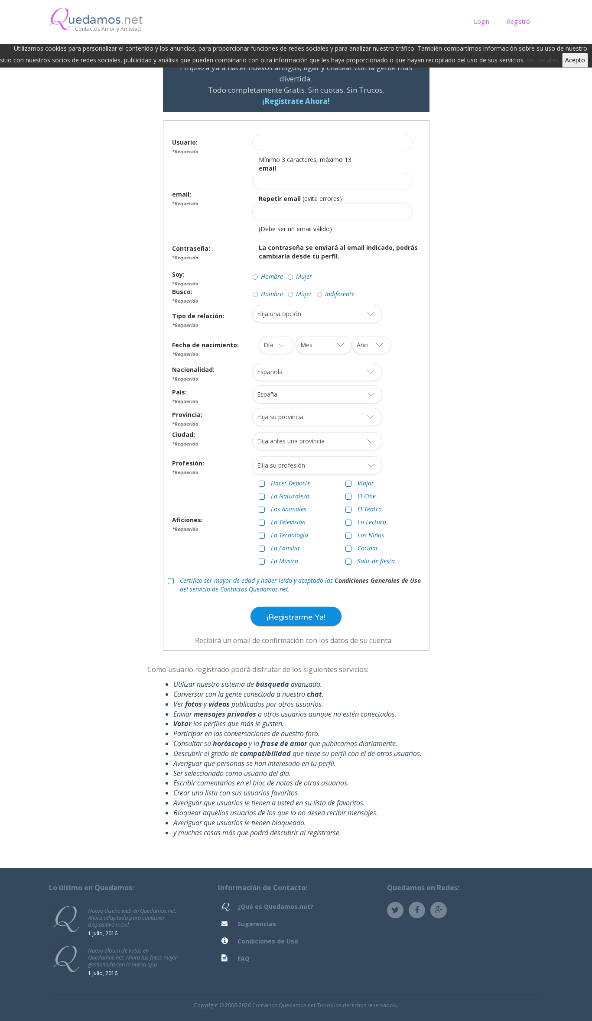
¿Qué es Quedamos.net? (275, 906)
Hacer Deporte (290, 483)
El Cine (367, 496)
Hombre (272, 276)
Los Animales (288, 509)
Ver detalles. (543, 60)
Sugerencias (256, 924)
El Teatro (370, 509)
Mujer (304, 276)
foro (312, 733)
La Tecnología (289, 535)
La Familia (285, 548)
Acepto (575, 60)
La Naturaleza (290, 496)
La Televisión (288, 522)
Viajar (366, 483)
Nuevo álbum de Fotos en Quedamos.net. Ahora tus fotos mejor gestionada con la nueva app (132, 957)
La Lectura (372, 522)
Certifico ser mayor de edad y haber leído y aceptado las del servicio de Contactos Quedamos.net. (300, 584)
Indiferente (340, 294)
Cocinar (368, 548)
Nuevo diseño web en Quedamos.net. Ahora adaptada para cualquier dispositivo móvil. (132, 917)
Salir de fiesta (376, 561)
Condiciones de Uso (267, 941)
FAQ (243, 958)
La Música (284, 561)
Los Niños (371, 535)
